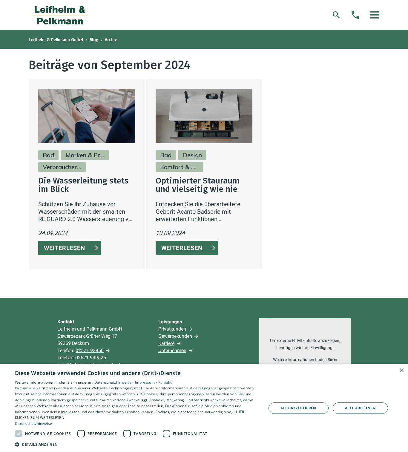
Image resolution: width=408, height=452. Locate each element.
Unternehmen (172, 350)
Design (192, 155)
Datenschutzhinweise (33, 423)
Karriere (166, 343)
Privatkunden (172, 329)
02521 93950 (90, 350)
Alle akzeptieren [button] (298, 408)
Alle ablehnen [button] (360, 408)
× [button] (401, 370)
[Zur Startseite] (60, 15)
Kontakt (164, 382)
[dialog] (204, 408)
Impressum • (146, 382)
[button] (374, 14)
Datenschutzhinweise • (114, 382)
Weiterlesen (64, 248)
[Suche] (336, 15)
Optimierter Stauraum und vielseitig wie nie (198, 185)
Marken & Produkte (84, 155)
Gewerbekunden (175, 336)
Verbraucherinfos (62, 167)
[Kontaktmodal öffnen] (355, 15)
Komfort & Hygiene (179, 167)
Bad (48, 155)
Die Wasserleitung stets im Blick (83, 185)
